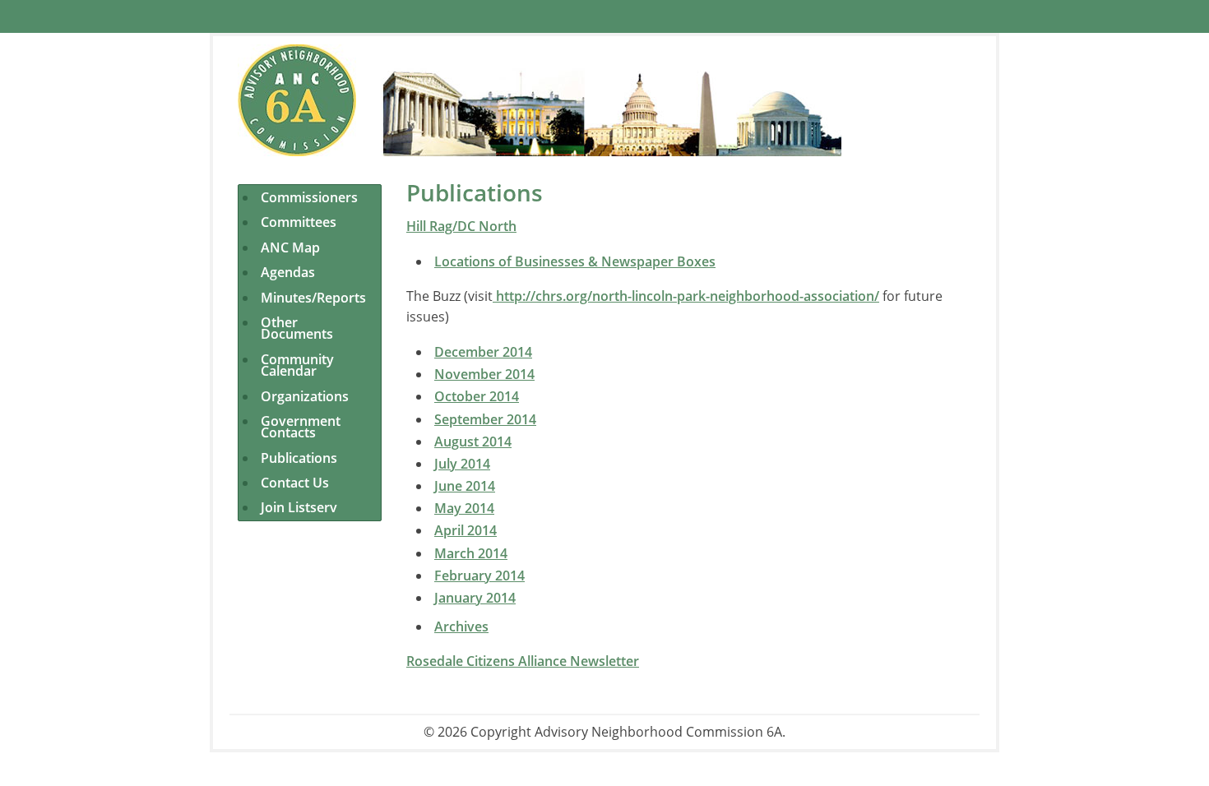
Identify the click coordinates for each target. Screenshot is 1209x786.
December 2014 (483, 352)
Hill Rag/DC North (461, 226)
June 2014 (464, 486)
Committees (298, 222)
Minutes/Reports (313, 298)
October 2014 (476, 396)
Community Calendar (297, 365)
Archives (461, 626)
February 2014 (479, 575)
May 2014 (464, 508)
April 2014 (465, 530)
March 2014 (470, 553)
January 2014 (475, 598)
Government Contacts (300, 427)
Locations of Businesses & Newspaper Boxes (575, 261)
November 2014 (484, 374)
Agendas (288, 272)
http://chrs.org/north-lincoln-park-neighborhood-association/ (686, 296)
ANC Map (290, 247)
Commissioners (309, 197)
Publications (299, 458)
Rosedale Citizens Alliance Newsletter (522, 661)
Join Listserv (299, 507)
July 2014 (462, 464)
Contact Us (295, 483)
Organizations (305, 396)
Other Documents (297, 328)
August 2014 (473, 441)
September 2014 (485, 419)
